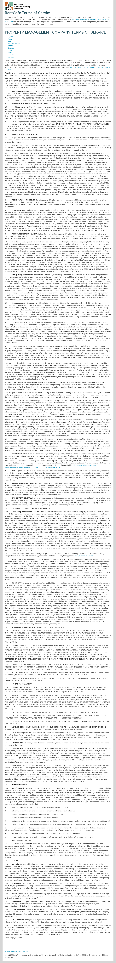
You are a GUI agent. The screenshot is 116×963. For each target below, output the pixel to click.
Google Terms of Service (84, 556)
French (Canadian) (14, 43)
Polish (10, 52)
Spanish (11, 55)
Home (7, 952)
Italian (10, 50)
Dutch (10, 41)
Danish (10, 39)
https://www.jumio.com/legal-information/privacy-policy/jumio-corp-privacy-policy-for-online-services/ (51, 466)
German (11, 48)
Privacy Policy (16, 952)
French (10, 46)
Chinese (11, 57)
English (10, 37)
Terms (25, 952)
